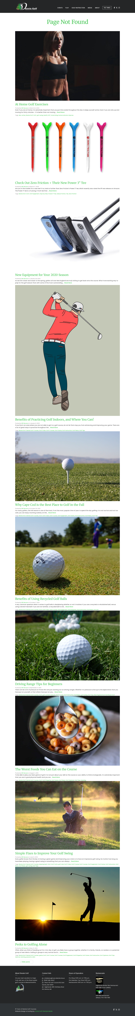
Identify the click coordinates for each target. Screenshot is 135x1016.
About (97, 8)
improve (70, 115)
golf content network (48, 695)
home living (54, 115)
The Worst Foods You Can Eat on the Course (46, 769)
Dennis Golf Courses (32, 430)
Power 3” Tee (52, 194)
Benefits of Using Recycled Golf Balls (41, 599)
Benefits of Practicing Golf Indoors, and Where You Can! (54, 419)
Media (90, 8)
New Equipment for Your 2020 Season (42, 275)
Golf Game (58, 430)
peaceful (29, 957)
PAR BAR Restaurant (102, 995)
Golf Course (53, 516)
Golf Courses (50, 430)
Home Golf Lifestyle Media (43, 1011)
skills (33, 957)
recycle (96, 610)
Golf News (75, 430)
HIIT (49, 115)
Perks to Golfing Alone (31, 944)
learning (23, 957)
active (23, 115)
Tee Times (107, 8)
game (41, 955)
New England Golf (99, 695)
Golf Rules (22, 866)
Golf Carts (54, 864)
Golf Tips (82, 430)
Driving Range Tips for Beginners (39, 684)
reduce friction (61, 194)
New (46, 194)
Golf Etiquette (72, 610)
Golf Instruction (78, 8)
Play (67, 8)
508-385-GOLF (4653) (103, 988)
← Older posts (25, 962)
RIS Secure (25, 108)
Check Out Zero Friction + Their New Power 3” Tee (50, 183)
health (46, 115)
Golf (34, 115)
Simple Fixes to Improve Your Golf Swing (44, 853)
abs (20, 115)
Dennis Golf (29, 115)
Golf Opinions (70, 780)
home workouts (63, 115)
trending (83, 780)
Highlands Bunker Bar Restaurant (107, 985)
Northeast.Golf (110, 695)
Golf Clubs (42, 430)
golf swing (40, 115)
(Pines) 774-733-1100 (103, 998)
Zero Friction (72, 194)
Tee (67, 194)
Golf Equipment (34, 194)
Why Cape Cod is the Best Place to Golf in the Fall (49, 505)
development (43, 864)
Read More (60, 112)
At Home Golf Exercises (31, 104)
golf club (61, 864)
